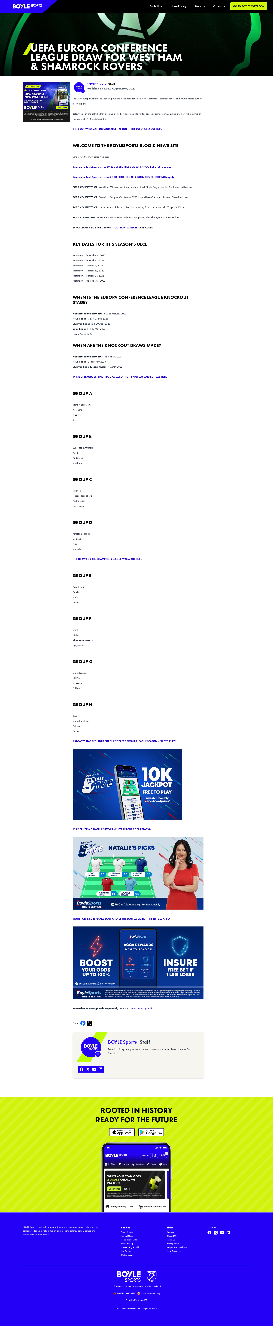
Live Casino (126, 1251)
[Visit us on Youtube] (221, 1232)
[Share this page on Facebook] (83, 1023)
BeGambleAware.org (150, 1293)
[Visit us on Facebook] (209, 1232)
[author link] (79, 87)
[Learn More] (122, 1132)
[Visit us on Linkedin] (228, 1232)
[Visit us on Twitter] (215, 1232)
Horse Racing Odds (129, 1239)
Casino (217, 6)
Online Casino (127, 1255)
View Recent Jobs (174, 1251)
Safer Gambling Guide (142, 1008)
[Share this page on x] (90, 1023)
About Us (171, 1239)
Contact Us (171, 1236)
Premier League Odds (130, 1247)
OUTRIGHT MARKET (126, 227)
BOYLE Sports (96, 84)
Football (154, 6)
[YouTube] (94, 1069)
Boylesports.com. (134, 1308)
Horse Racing (178, 6)
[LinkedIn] (100, 1069)
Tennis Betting (127, 1243)
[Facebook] (81, 1069)
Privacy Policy (173, 1243)
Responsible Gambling (177, 1247)
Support (170, 1232)
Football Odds (127, 1236)
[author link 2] (91, 1047)
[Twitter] (88, 1069)
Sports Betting (127, 1232)
